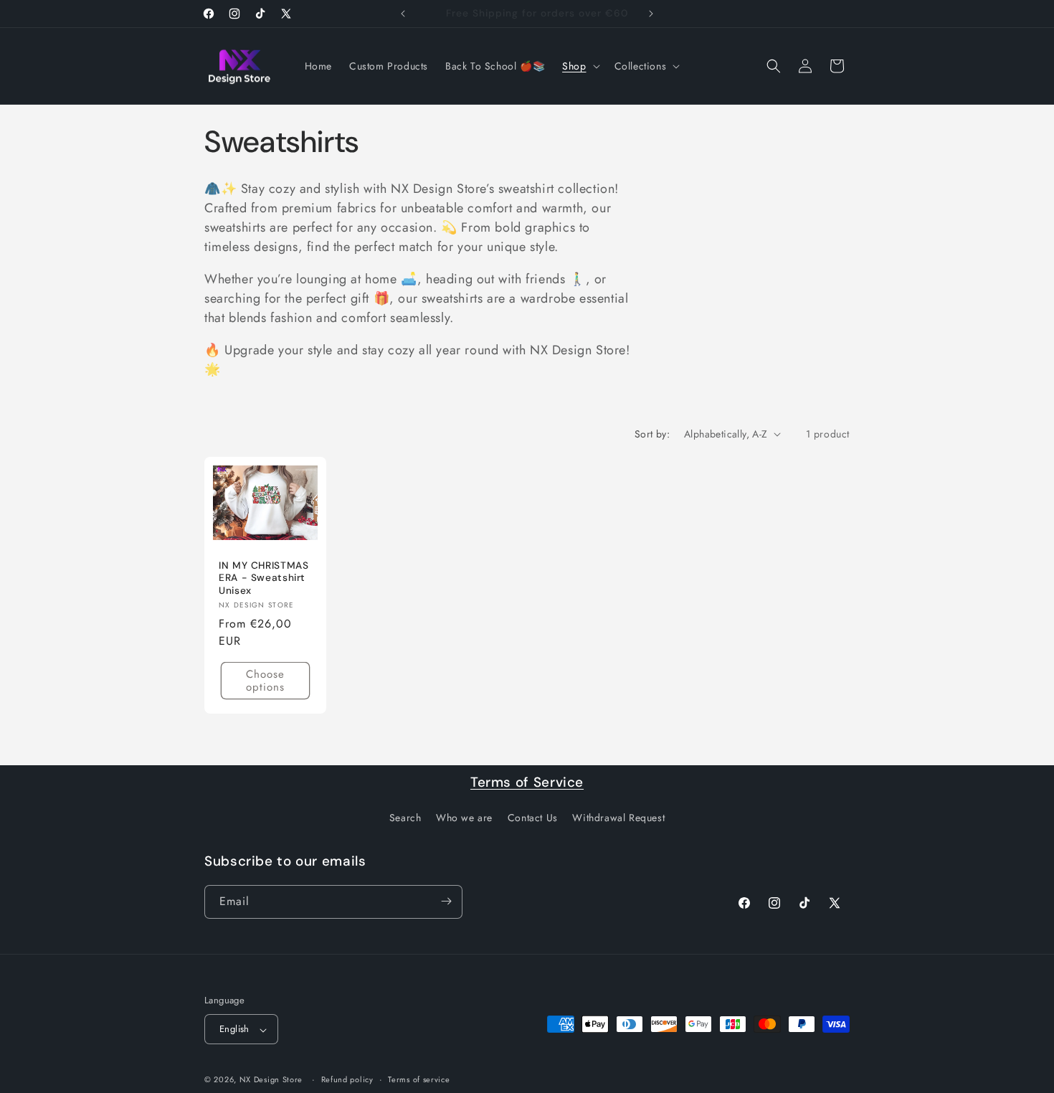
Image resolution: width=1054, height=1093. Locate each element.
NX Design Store (271, 1080)
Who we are (464, 818)
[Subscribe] (446, 901)
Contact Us (533, 818)
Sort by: (652, 434)
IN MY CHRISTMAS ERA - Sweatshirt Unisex (263, 577)
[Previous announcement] (403, 13)
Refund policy (347, 1079)
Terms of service (419, 1079)
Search (405, 818)
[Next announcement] (651, 13)
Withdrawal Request (618, 818)
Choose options (265, 680)
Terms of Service (527, 782)
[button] (579, 66)
